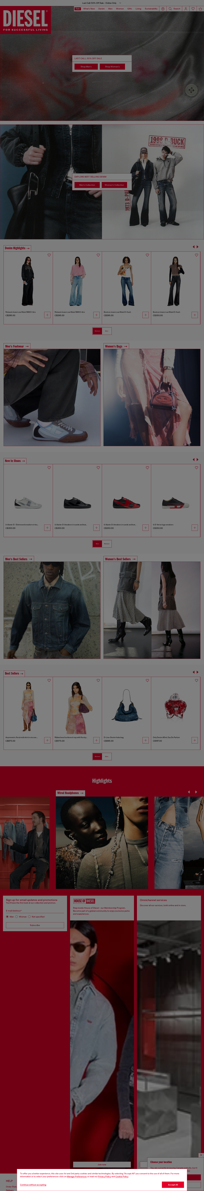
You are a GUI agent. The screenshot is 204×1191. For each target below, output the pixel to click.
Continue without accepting (33, 1185)
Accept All (173, 1185)
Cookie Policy (121, 1176)
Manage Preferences (77, 1176)
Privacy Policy (104, 1176)
